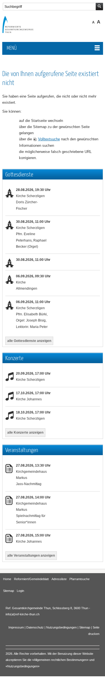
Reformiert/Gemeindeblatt (31, 579)
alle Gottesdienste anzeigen (29, 340)
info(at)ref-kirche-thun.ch (22, 614)
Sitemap (8, 590)
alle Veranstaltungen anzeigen (31, 555)
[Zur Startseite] (21, 31)
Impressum (16, 627)
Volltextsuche (49, 139)
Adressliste (59, 579)
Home (7, 579)
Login (20, 590)
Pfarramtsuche (79, 579)
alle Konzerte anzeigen (25, 432)
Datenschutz (35, 627)
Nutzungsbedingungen (61, 627)
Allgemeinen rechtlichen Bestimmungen (60, 659)
